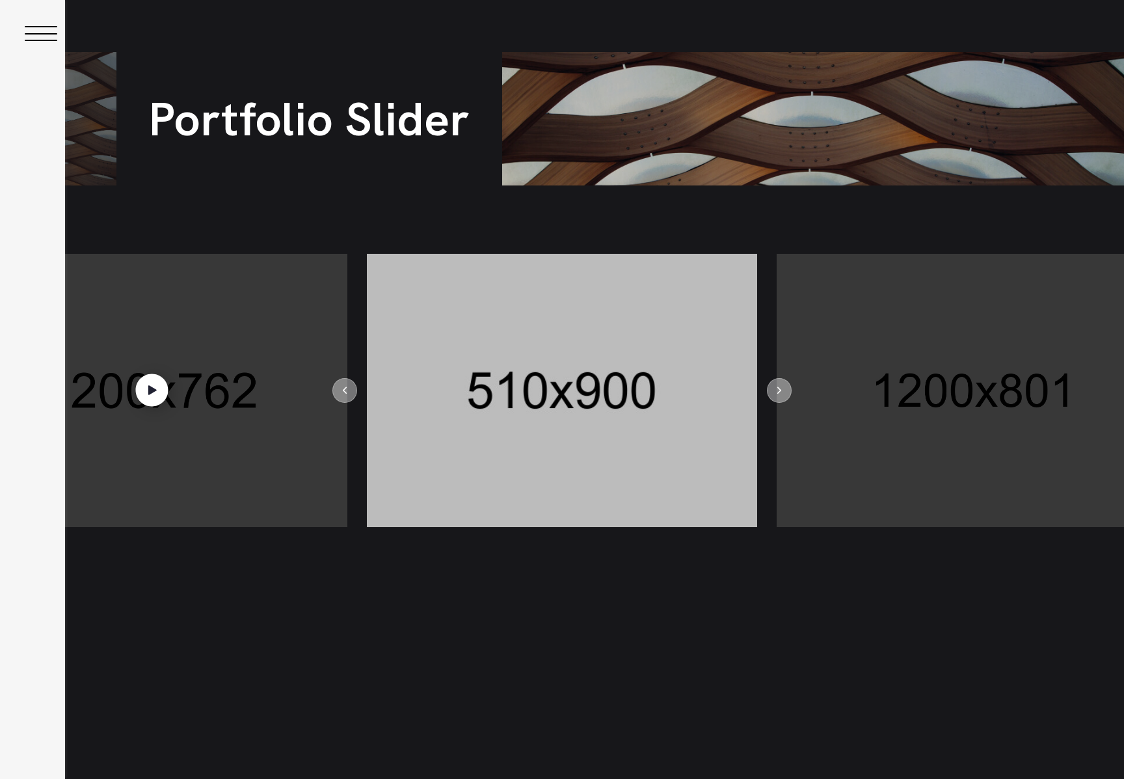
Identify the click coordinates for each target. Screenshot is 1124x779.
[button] (344, 390)
